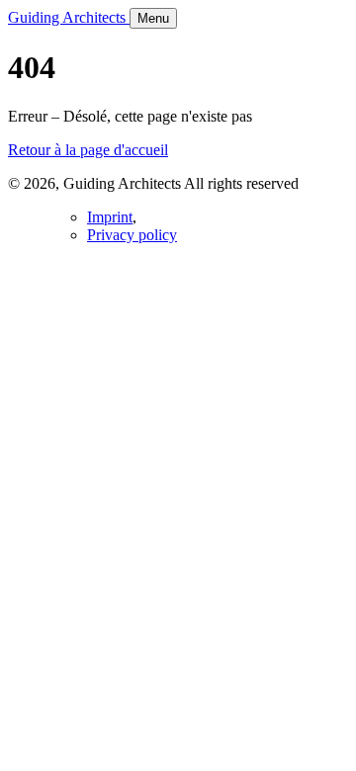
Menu (153, 18)
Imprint (110, 217)
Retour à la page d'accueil (88, 149)
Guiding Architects (69, 17)
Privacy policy (132, 234)
